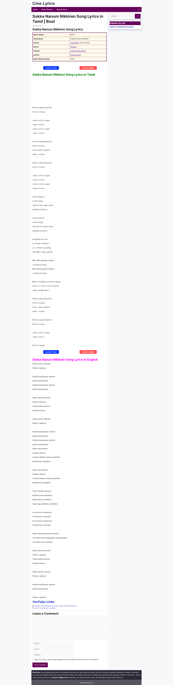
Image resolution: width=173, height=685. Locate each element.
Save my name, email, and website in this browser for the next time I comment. (67, 660)
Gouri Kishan (43, 608)
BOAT (37, 608)
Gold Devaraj (75, 55)
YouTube (130, 27)
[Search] (138, 16)
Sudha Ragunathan (78, 51)
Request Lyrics (62, 9)
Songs (61, 606)
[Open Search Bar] (139, 9)
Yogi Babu (74, 43)
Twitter (113, 27)
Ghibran (73, 47)
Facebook (121, 27)
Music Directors (47, 9)
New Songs (54, 606)
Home (35, 9)
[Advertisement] (69, 91)
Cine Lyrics (43, 3)
